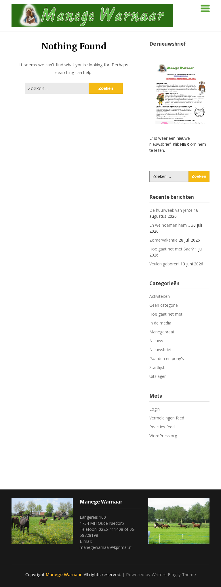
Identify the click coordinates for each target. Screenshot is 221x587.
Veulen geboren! (164, 264)
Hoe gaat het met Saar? (171, 249)
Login (154, 409)
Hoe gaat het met (165, 314)
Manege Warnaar (64, 574)
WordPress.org (163, 435)
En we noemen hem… (169, 225)
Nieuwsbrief (160, 349)
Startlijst (157, 367)
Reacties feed (162, 426)
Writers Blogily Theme (174, 574)
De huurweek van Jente (171, 210)
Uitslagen (158, 376)
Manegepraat (161, 332)
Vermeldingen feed (166, 418)
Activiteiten (159, 296)
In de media (160, 323)
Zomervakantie (163, 240)
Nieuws (156, 340)
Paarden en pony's (166, 358)
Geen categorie (163, 305)
